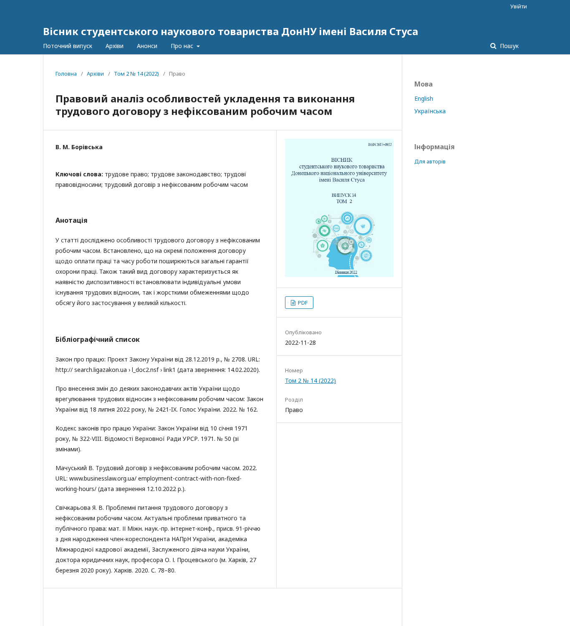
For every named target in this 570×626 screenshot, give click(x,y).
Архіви (115, 46)
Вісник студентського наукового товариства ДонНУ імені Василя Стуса (230, 31)
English (423, 98)
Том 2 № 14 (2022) (136, 73)
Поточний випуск (67, 46)
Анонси (147, 46)
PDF (302, 302)
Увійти (518, 6)
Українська (430, 111)
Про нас (183, 46)
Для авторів (430, 161)
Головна (66, 73)
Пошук (508, 46)
